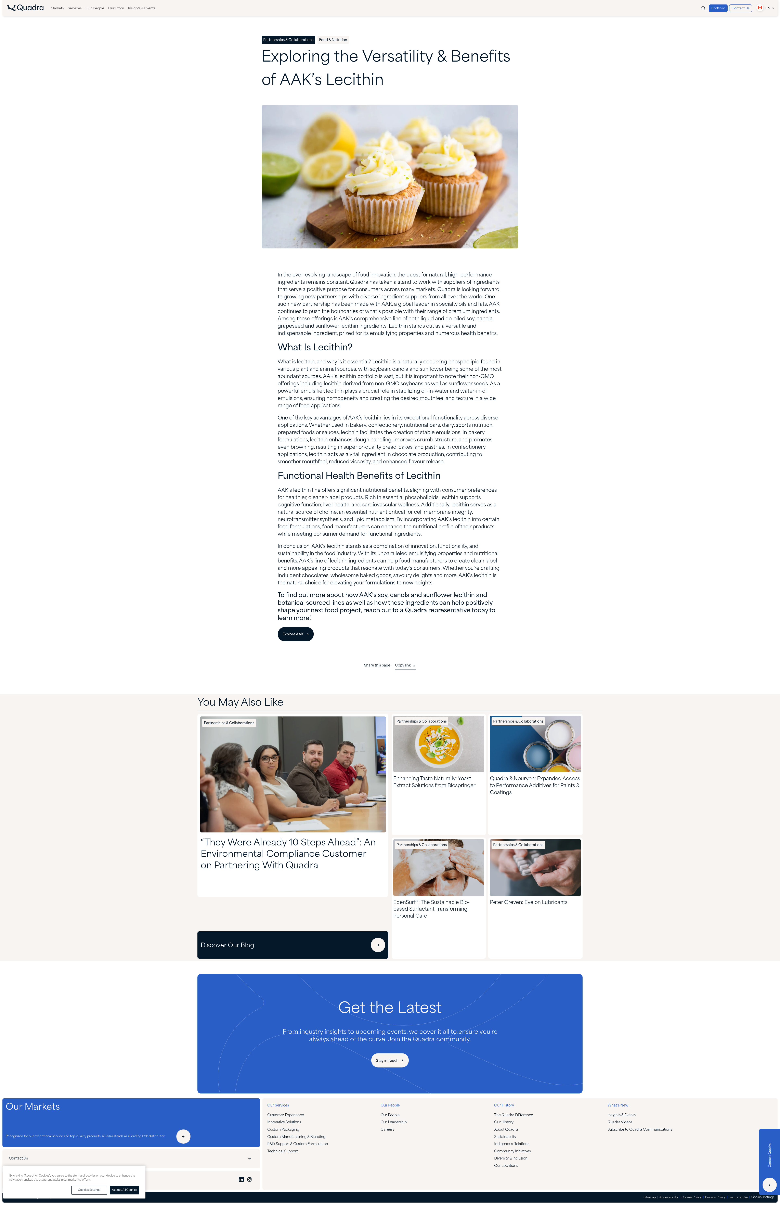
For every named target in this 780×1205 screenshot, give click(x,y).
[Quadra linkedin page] (241, 1180)
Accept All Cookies (124, 1190)
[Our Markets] (183, 1136)
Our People (95, 8)
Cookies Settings (89, 1190)
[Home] (25, 10)
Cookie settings (762, 1197)
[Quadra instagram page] (249, 1180)
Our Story (116, 8)
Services (75, 8)
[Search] (703, 8)
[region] (74, 1182)
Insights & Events (141, 8)
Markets (57, 8)
